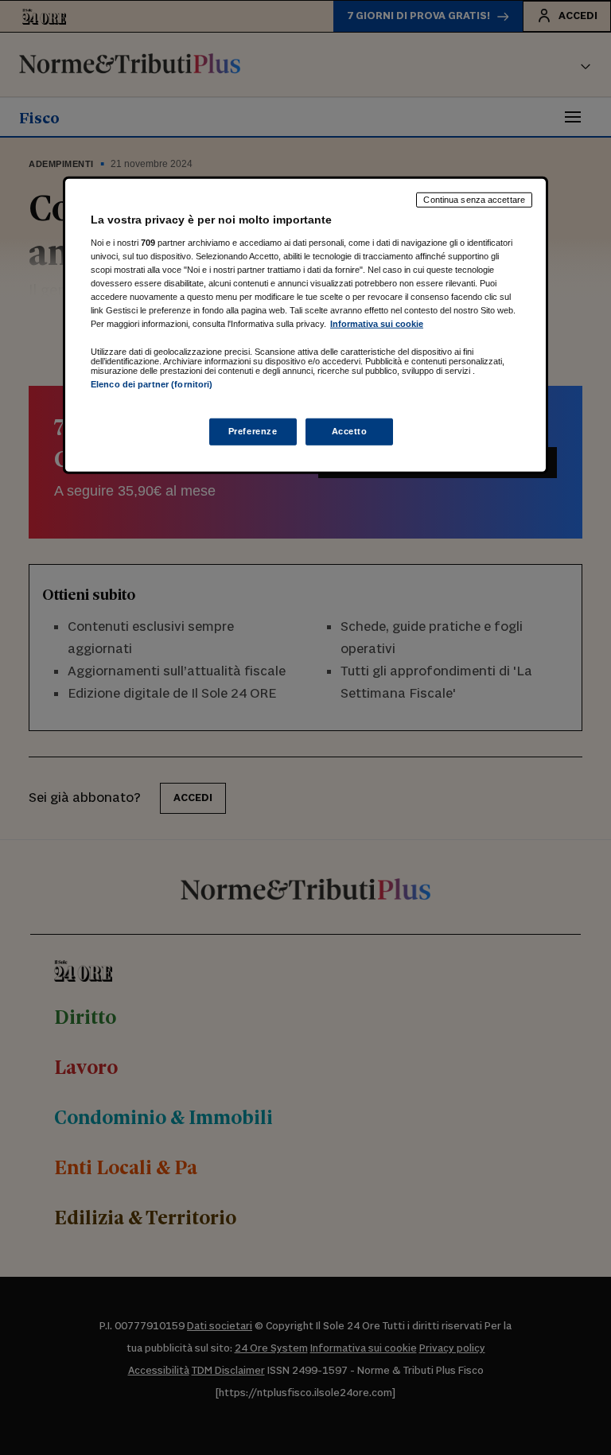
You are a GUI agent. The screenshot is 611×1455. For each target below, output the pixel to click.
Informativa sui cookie (376, 324)
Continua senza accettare (474, 199)
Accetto (350, 431)
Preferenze (253, 431)
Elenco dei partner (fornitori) (151, 384)
